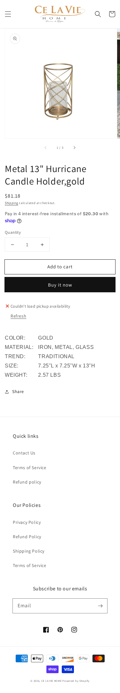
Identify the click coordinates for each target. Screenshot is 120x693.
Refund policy (27, 482)
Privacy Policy (27, 522)
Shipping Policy (28, 551)
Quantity (13, 232)
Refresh (18, 316)
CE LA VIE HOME (51, 680)
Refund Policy (27, 536)
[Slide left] (46, 147)
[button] (8, 14)
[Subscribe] (100, 606)
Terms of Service (29, 467)
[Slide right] (74, 147)
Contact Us (24, 453)
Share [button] (18, 391)
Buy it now (60, 285)
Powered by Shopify (76, 680)
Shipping (11, 203)
